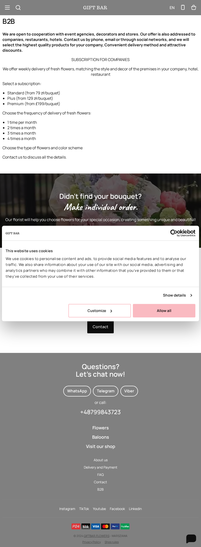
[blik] (85, 526)
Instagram (67, 508)
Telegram (105, 391)
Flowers (100, 428)
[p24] (76, 526)
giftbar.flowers (96, 536)
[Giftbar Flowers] (95, 7)
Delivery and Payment (100, 467)
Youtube (99, 508)
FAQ (100, 474)
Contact (100, 326)
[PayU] (125, 526)
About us (101, 460)
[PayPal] (115, 526)
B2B (100, 489)
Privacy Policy (91, 542)
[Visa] (95, 526)
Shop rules (112, 542)
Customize (97, 310)
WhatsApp (77, 391)
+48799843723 (100, 412)
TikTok (84, 508)
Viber (129, 391)
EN (172, 7)
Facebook (117, 508)
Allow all (164, 310)
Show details (174, 295)
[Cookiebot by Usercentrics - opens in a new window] (173, 233)
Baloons (100, 437)
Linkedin (135, 508)
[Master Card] (105, 526)
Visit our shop (100, 446)
